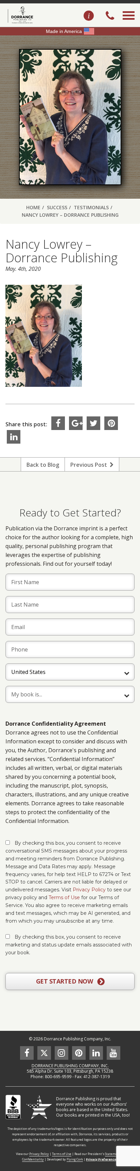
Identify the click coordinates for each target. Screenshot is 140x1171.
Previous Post (90, 464)
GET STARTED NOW (65, 981)
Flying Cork (75, 1159)
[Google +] (76, 423)
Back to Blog (43, 464)
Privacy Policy (89, 890)
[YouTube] (113, 1053)
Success (57, 207)
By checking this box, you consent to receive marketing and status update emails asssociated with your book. (68, 945)
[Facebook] (58, 423)
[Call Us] (110, 16)
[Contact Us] (89, 16)
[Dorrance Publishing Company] (19, 14)
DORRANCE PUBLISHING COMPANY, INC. (70, 1066)
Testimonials (91, 207)
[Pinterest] (111, 423)
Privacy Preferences (102, 1159)
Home (33, 207)
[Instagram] (61, 1053)
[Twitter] (93, 423)
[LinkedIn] (13, 437)
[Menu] (129, 23)
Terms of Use (64, 897)
